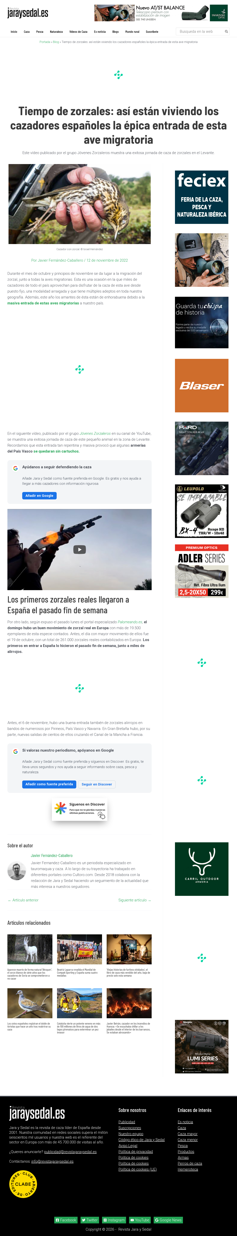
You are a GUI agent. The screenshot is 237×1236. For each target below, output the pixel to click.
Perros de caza (190, 1163)
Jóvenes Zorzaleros (95, 433)
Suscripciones (129, 1128)
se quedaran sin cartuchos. (57, 451)
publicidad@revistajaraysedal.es (70, 1152)
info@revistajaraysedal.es (52, 1161)
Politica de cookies (133, 1157)
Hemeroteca (188, 1169)
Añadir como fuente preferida (49, 784)
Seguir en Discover (97, 784)
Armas (183, 1157)
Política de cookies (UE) (137, 1169)
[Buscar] (226, 31)
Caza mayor (188, 1134)
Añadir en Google (39, 496)
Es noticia (185, 1122)
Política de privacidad (135, 1151)
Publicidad (126, 1122)
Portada (45, 42)
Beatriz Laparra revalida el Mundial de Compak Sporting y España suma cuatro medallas (77, 972)
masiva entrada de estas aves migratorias (43, 303)
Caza (182, 1128)
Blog (56, 42)
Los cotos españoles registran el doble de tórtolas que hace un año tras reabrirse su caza (29, 1026)
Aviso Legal (127, 1145)
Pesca (183, 1145)
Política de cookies (133, 1163)
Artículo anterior (23, 900)
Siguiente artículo (134, 900)
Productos (186, 1151)
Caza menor (188, 1139)
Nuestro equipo (130, 1134)
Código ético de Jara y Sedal (141, 1139)
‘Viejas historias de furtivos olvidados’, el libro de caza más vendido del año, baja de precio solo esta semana (128, 972)
